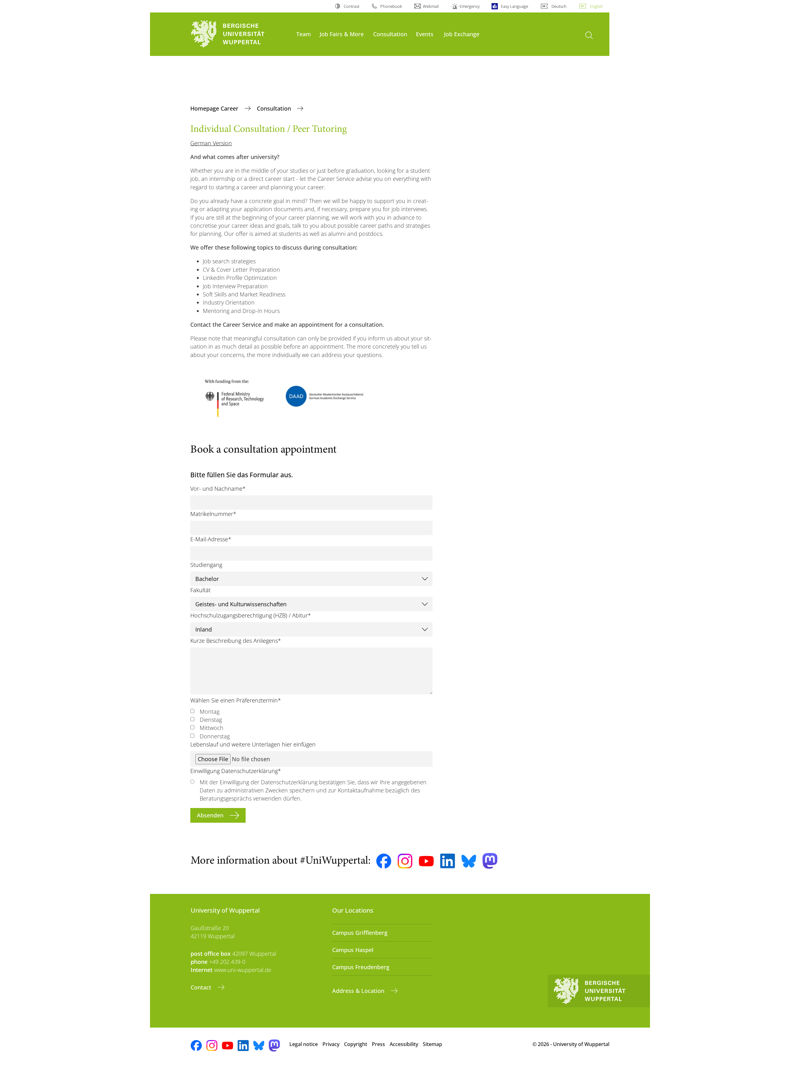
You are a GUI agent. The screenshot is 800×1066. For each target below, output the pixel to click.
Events (424, 34)
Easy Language (514, 6)
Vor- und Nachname (218, 488)
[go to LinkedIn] (447, 861)
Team (303, 34)
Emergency (470, 6)
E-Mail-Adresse (210, 539)
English (596, 6)
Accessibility (404, 1044)
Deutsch (559, 6)
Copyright (355, 1044)
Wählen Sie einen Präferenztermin (235, 700)
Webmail (431, 6)
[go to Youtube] (426, 861)
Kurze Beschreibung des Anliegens (235, 640)
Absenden (211, 815)
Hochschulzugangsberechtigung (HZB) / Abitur (250, 615)
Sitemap (432, 1044)
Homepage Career (215, 108)
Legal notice (303, 1044)
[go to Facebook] (383, 861)
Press (378, 1044)
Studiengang (206, 564)
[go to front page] (240, 34)
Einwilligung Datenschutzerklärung (235, 771)
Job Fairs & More (342, 34)
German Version (211, 143)
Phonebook (391, 6)
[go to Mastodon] (490, 861)
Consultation (390, 34)
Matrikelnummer (213, 514)
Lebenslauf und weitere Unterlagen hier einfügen (253, 744)
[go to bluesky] (468, 861)
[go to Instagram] (405, 861)
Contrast (351, 6)
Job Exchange (461, 34)
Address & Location (359, 990)
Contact (202, 987)
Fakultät (200, 590)
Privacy (330, 1044)
